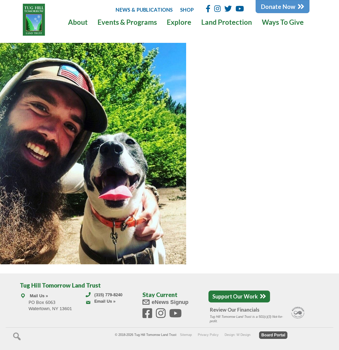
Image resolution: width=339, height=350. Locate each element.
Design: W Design (237, 335)
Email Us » (104, 301)
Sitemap (186, 335)
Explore (179, 22)
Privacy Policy (208, 335)
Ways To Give (283, 22)
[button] (17, 336)
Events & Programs (127, 22)
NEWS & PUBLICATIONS (144, 10)
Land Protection (226, 22)
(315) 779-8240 (108, 295)
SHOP (187, 10)
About (78, 22)
